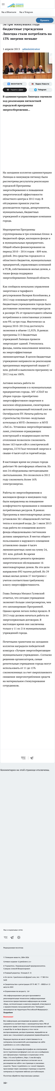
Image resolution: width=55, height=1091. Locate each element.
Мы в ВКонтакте (8, 12)
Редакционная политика (13, 948)
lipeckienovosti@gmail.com (24, 977)
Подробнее (8, 1012)
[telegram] (33, 758)
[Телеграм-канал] (40, 90)
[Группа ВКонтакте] (15, 84)
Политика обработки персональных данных (21, 1076)
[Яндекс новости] (40, 84)
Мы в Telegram (26, 12)
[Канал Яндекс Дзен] (15, 90)
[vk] (23, 758)
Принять (44, 20)
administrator (31, 49)
